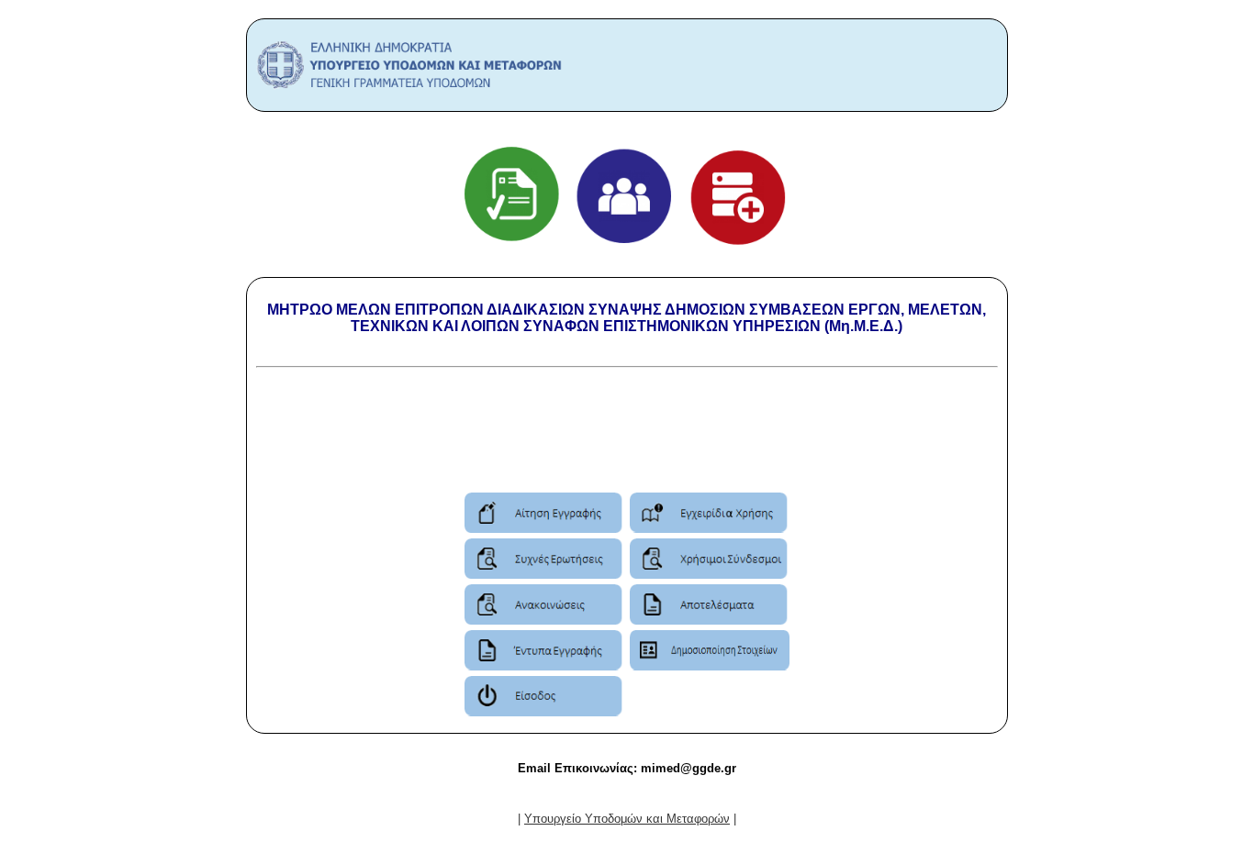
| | (627, 818)
